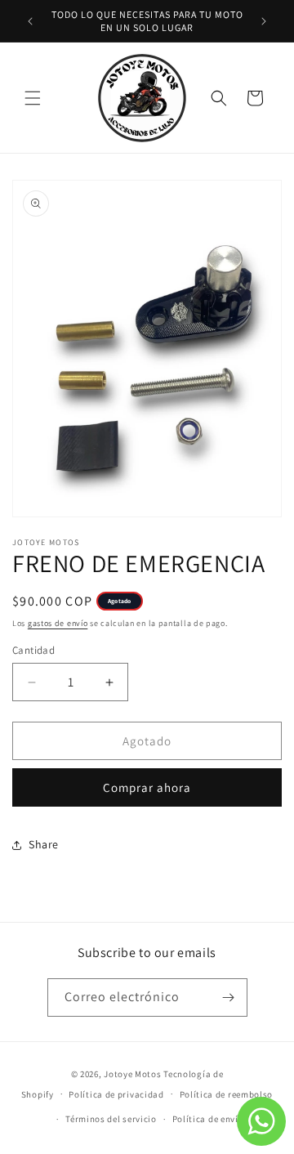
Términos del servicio (111, 1119)
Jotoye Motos (132, 1074)
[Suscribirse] (229, 997)
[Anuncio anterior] (30, 21)
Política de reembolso (227, 1094)
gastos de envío (58, 623)
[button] (33, 98)
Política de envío (208, 1119)
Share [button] (44, 844)
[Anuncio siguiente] (264, 21)
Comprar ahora (147, 787)
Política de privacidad (116, 1094)
